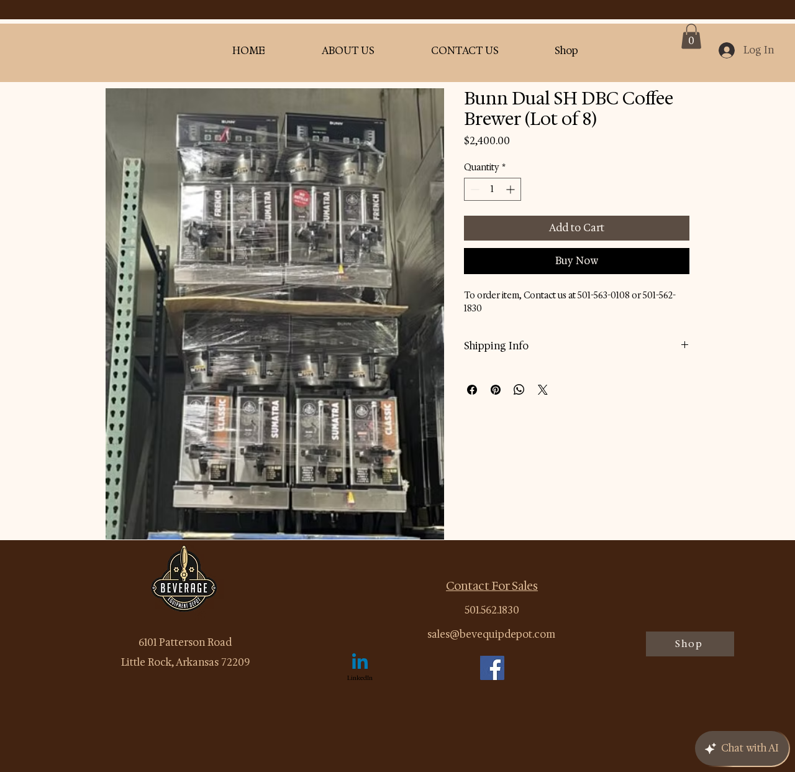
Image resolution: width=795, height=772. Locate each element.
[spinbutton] (492, 189)
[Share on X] (542, 389)
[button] (691, 36)
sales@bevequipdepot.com (491, 634)
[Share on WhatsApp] (519, 389)
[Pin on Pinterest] (495, 389)
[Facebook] (492, 668)
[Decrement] (473, 189)
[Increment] (511, 189)
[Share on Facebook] (472, 389)
